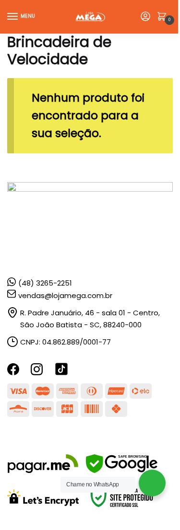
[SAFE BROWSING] (121, 470)
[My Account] (145, 17)
